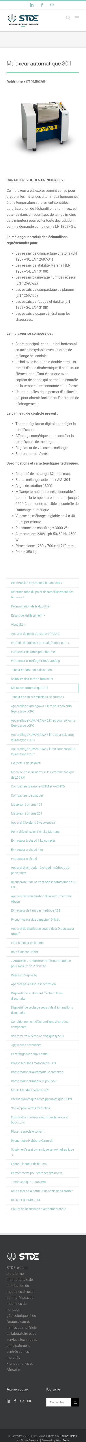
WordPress (62, 1440)
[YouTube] (29, 1401)
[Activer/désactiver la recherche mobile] (68, 17)
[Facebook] (15, 1401)
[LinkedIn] (8, 1401)
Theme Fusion (68, 1436)
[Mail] (22, 1401)
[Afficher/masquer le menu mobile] (77, 17)
